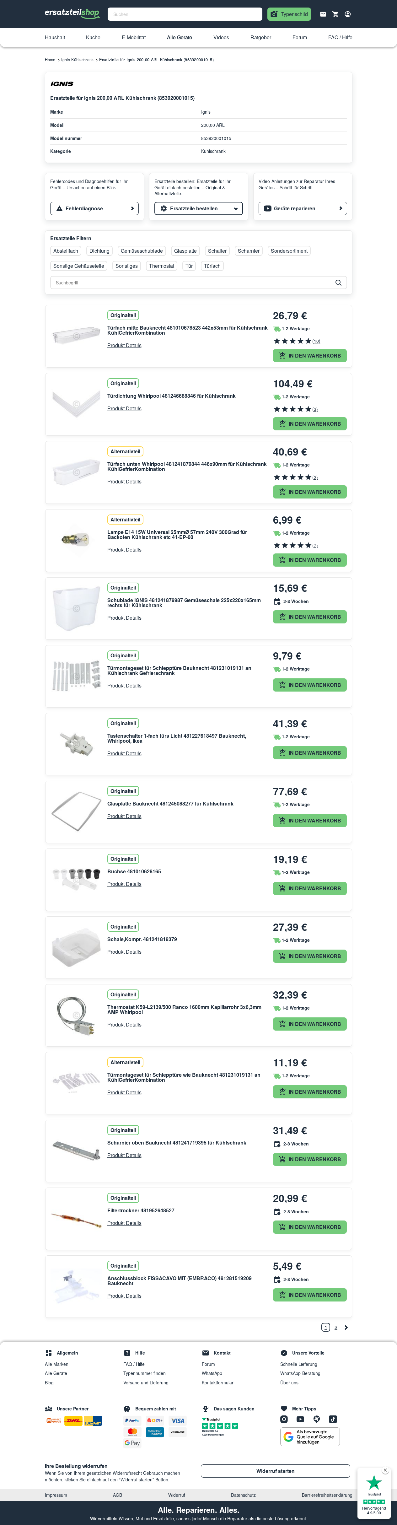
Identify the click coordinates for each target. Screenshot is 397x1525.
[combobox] (185, 14)
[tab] (94, 208)
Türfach (212, 265)
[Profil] (347, 14)
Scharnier (249, 250)
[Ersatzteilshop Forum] (319, 1419)
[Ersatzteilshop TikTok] (334, 1419)
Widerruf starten (275, 1470)
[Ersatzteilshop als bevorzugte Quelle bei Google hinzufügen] (310, 1436)
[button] (55, 37)
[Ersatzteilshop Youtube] (302, 1419)
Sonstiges (126, 265)
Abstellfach (65, 250)
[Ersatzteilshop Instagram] (286, 1419)
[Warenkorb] (335, 14)
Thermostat (161, 265)
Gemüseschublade (142, 250)
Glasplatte (185, 250)
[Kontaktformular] (323, 13)
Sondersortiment (289, 250)
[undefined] (346, 1327)
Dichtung (99, 250)
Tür (189, 265)
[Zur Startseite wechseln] (72, 14)
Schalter (217, 250)
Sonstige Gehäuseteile (78, 265)
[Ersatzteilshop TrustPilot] (212, 1418)
